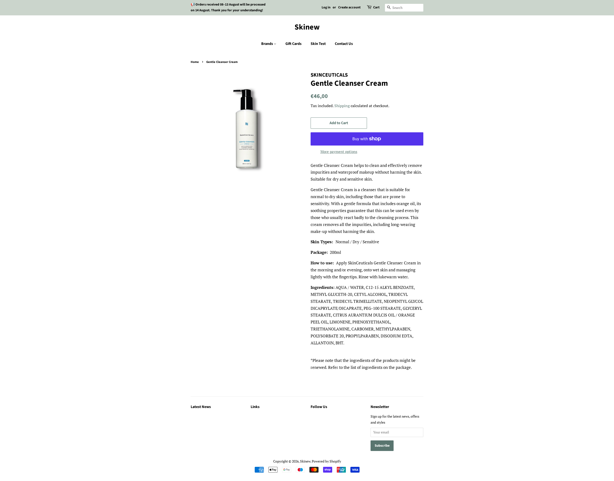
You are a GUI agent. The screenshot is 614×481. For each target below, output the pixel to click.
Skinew (307, 27)
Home (195, 62)
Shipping (342, 105)
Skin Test (318, 43)
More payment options (338, 151)
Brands (267, 43)
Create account (349, 7)
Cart (376, 7)
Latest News (201, 406)
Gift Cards (293, 43)
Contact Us (344, 43)
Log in (326, 7)
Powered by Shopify (326, 461)
